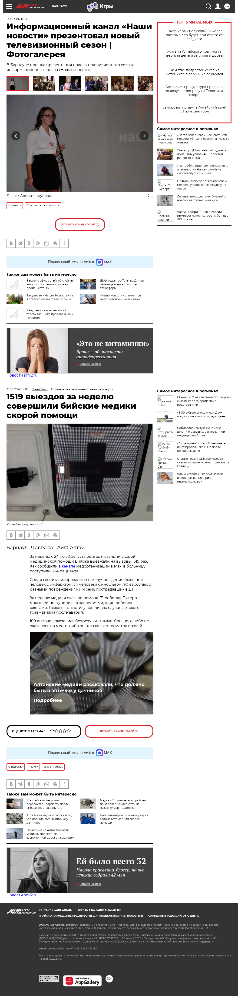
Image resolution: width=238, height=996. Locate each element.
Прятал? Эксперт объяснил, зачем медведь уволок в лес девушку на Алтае (202, 184)
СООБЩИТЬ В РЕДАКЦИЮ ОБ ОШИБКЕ (173, 915)
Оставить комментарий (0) (80, 224)
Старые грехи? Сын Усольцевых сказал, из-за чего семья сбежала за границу (203, 462)
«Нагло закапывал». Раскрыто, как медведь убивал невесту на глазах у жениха (203, 138)
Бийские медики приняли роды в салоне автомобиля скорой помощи (124, 818)
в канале (67, 566)
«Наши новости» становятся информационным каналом (120, 297)
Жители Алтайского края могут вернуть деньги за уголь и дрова (194, 54)
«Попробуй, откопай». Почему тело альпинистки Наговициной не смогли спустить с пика (202, 169)
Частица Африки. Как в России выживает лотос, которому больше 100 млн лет (202, 215)
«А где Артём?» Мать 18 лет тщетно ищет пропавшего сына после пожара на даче (202, 447)
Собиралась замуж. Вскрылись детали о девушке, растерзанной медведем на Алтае (201, 431)
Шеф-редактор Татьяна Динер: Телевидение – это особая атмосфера (122, 284)
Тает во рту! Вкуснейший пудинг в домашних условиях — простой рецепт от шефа (202, 154)
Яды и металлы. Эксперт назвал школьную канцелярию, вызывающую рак (200, 477)
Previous (16, 135)
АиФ (13, 195)
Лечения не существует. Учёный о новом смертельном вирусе (201, 198)
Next (144, 135)
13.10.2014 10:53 (17, 19)
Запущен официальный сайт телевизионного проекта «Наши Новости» (49, 314)
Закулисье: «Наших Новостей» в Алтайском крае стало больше (49, 297)
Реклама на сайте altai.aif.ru (99, 910)
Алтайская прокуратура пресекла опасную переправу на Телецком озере (194, 91)
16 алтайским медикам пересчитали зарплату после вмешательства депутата (47, 804)
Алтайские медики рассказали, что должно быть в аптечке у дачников (89, 687)
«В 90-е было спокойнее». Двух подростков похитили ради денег (201, 414)
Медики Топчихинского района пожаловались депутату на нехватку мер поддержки (123, 804)
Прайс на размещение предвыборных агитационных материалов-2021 (91, 915)
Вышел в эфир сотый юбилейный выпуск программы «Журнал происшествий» (50, 284)
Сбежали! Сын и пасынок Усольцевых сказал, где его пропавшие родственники (204, 400)
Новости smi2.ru (22, 375)
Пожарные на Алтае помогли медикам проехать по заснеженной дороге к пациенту (50, 833)
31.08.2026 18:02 (18, 389)
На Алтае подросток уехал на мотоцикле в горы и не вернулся (194, 72)
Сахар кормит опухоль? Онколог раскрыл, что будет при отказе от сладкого (194, 35)
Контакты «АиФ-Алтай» (55, 910)
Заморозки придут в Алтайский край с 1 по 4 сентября (194, 109)
